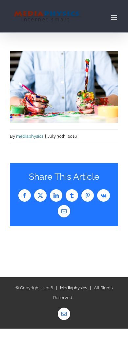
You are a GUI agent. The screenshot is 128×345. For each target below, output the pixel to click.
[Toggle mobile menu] (114, 17)
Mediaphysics (73, 287)
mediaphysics (29, 136)
